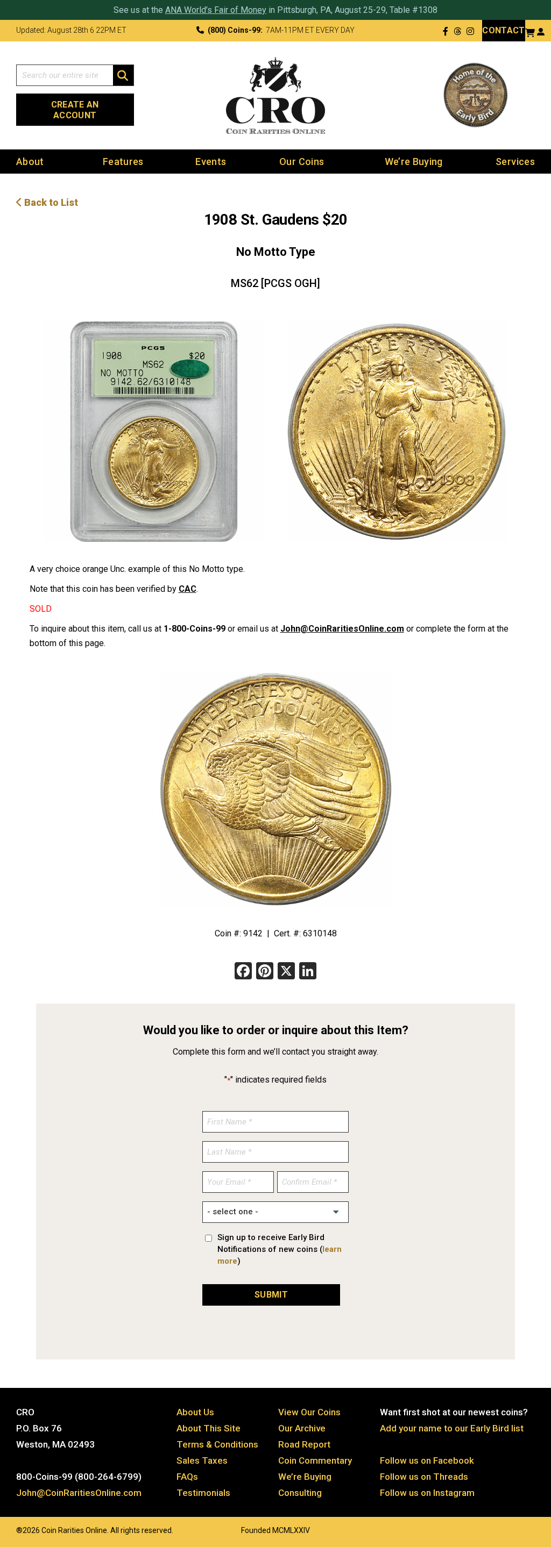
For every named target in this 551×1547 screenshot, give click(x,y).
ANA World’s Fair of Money (215, 10)
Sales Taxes (202, 1460)
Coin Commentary (315, 1460)
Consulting (300, 1492)
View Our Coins (309, 1412)
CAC (187, 589)
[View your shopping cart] (530, 31)
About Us (195, 1412)
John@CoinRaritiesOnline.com (342, 629)
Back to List (50, 202)
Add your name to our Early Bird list (452, 1428)
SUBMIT (271, 1295)
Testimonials (203, 1492)
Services (515, 161)
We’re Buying (414, 161)
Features (123, 161)
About (30, 161)
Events (210, 161)
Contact (503, 30)
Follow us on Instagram (427, 1492)
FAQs (187, 1476)
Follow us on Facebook (427, 1460)
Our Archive (302, 1428)
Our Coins (301, 161)
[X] (286, 972)
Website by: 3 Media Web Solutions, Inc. (5, 1529)
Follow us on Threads (424, 1476)
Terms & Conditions (217, 1444)
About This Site (208, 1428)
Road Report (304, 1444)
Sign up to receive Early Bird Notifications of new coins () (279, 1249)
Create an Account (75, 109)
